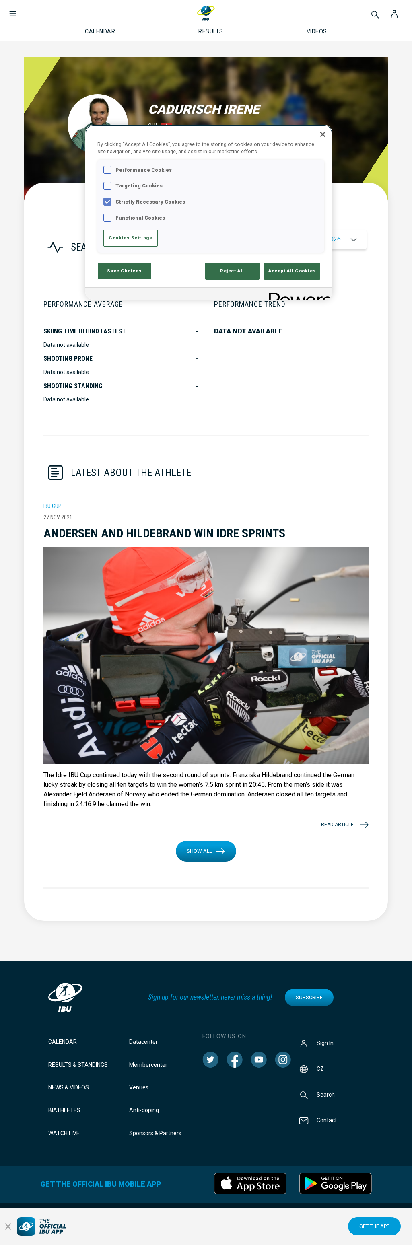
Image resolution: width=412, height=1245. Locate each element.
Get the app (374, 1226)
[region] (208, 212)
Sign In (325, 1042)
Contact (327, 1120)
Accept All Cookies (292, 271)
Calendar (62, 1042)
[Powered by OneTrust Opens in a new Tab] (297, 295)
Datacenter (143, 1042)
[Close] (323, 134)
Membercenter (148, 1065)
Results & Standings (78, 1065)
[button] (13, 10)
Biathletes (64, 1110)
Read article (337, 824)
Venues (138, 1087)
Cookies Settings (130, 238)
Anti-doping (144, 1110)
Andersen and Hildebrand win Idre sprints (164, 533)
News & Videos (68, 1087)
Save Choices (124, 271)
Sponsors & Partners (155, 1133)
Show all (199, 851)
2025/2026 (325, 239)
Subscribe (309, 997)
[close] (8, 1226)
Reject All (232, 271)
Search (326, 1094)
